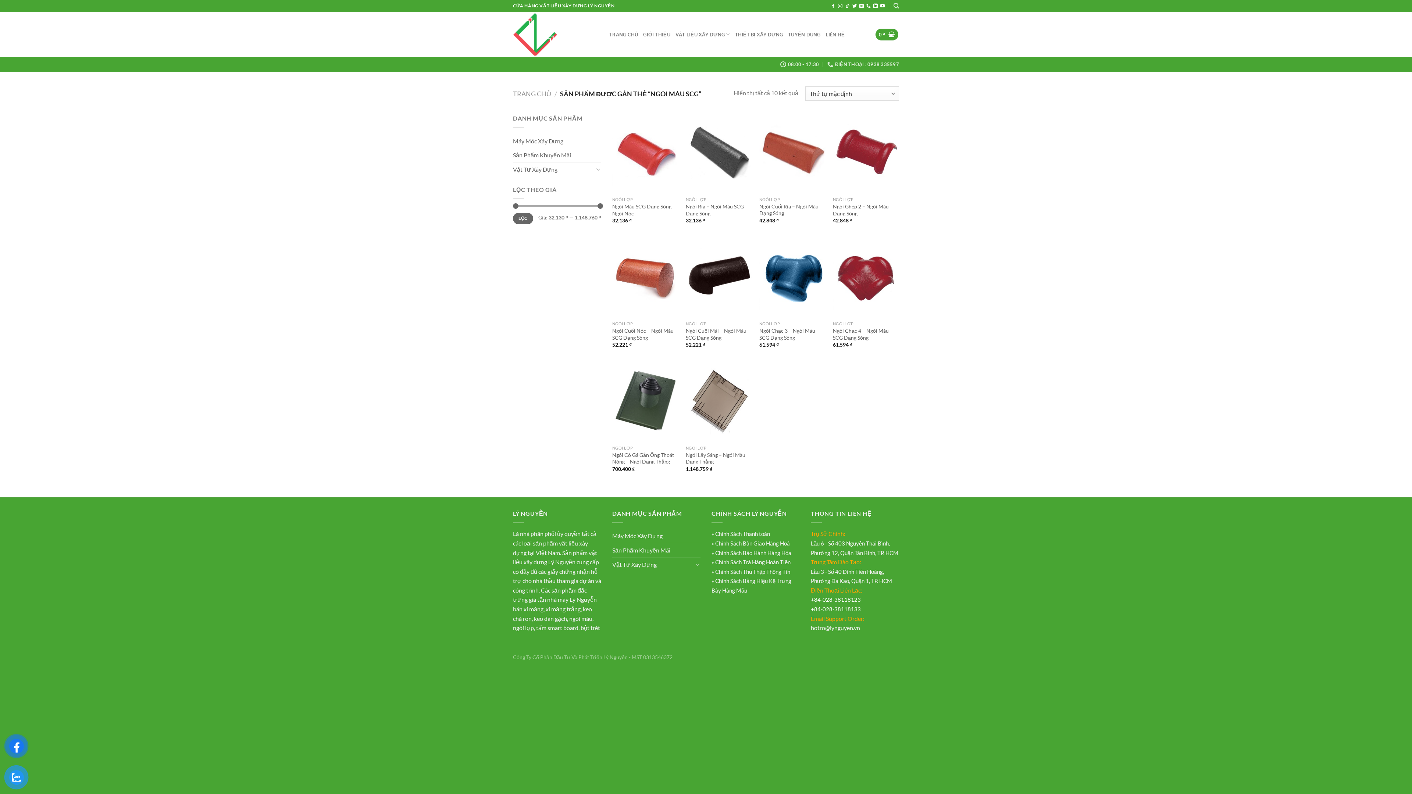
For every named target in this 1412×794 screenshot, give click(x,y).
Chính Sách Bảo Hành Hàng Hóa (752, 553)
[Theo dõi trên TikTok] (847, 6)
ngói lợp (523, 627)
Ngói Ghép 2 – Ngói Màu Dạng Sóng (861, 210)
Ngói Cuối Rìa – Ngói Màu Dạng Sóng (789, 210)
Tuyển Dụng (804, 34)
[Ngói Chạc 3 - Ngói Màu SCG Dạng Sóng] (792, 277)
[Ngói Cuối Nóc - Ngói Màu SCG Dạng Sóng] (645, 277)
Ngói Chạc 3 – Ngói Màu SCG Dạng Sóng (787, 334)
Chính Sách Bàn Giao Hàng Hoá (752, 543)
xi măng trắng (563, 608)
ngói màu (580, 618)
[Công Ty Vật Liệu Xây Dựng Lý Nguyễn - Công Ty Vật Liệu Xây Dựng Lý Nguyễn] (555, 34)
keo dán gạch (550, 618)
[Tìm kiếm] (896, 6)
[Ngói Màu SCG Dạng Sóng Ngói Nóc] (645, 153)
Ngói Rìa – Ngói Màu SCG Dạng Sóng (715, 210)
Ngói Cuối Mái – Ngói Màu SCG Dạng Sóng (716, 334)
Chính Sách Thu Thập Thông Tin (752, 571)
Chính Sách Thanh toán (742, 533)
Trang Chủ (623, 34)
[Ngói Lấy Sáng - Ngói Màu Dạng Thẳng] (719, 401)
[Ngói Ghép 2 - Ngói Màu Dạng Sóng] (866, 153)
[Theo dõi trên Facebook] (833, 6)
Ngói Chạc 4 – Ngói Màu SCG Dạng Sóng (861, 334)
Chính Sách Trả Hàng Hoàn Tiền (752, 562)
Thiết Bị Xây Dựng (759, 34)
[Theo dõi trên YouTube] (882, 6)
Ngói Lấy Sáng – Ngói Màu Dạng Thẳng (715, 458)
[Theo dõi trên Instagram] (840, 6)
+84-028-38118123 (836, 599)
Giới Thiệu (656, 34)
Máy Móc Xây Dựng (538, 140)
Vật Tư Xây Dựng (535, 169)
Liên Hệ (835, 34)
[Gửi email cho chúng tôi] (861, 6)
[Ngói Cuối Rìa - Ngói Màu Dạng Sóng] (792, 153)
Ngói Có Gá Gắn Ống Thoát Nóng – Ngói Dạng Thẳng (643, 458)
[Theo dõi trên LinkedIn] (875, 6)
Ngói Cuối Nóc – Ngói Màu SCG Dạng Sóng (643, 334)
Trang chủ (532, 94)
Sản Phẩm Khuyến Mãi (542, 154)
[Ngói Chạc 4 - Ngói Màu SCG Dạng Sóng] (866, 277)
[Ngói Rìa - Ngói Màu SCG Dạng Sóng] (719, 153)
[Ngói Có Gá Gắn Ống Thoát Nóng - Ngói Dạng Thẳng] (645, 401)
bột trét (590, 627)
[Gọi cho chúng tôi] (868, 6)
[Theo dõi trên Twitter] (854, 6)
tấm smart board (557, 627)
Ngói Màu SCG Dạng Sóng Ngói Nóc (641, 210)
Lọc (522, 218)
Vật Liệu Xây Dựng (700, 34)
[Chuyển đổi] (598, 169)
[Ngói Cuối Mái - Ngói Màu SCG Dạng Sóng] (719, 277)
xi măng (533, 608)
